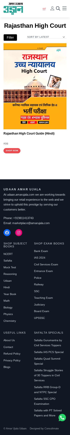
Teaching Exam (43, 297)
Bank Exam (41, 251)
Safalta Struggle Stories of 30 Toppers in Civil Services (48, 375)
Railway (39, 284)
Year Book (10, 294)
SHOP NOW (12, 150)
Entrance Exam (43, 271)
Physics (8, 314)
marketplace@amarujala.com (31, 223)
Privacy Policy (12, 360)
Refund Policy (12, 353)
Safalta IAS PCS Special (49, 352)
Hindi (7, 287)
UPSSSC (39, 317)
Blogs (7, 367)
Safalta (8, 260)
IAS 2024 (39, 257)
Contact (8, 347)
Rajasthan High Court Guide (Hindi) (29, 133)
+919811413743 (23, 218)
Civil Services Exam (46, 264)
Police (37, 277)
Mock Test (10, 267)
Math (7, 300)
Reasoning (10, 273)
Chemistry (10, 320)
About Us (9, 340)
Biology (8, 307)
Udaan (8, 280)
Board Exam (41, 311)
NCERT (8, 253)
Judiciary (39, 304)
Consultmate (52, 428)
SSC (36, 291)
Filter (10, 37)
